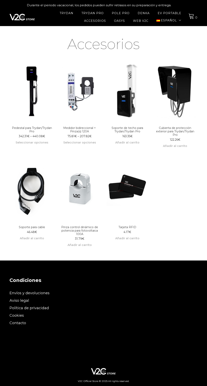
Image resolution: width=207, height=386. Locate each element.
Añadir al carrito (127, 142)
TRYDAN (66, 13)
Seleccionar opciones (32, 142)
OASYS (119, 21)
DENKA (144, 13)
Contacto (18, 323)
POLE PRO (121, 13)
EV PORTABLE (169, 13)
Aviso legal (19, 300)
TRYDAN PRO (92, 13)
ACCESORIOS (95, 21)
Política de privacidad (29, 308)
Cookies (17, 315)
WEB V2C (140, 21)
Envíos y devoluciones (30, 293)
